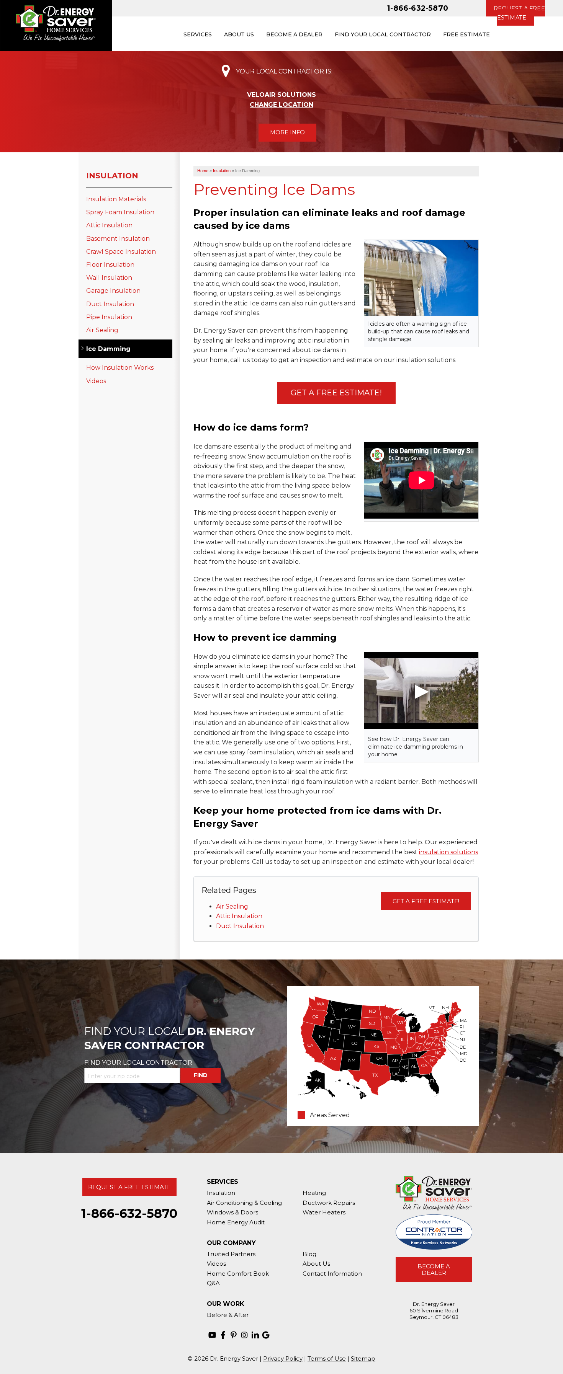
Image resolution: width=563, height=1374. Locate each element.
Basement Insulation (118, 238)
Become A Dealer (433, 1269)
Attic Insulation (239, 916)
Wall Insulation (109, 277)
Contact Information (332, 1273)
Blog (309, 1254)
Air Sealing (232, 906)
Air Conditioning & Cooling (244, 1202)
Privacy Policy (283, 1358)
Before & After (228, 1315)
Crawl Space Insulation (121, 251)
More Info (287, 132)
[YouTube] (212, 1335)
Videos (96, 381)
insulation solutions (448, 852)
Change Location (281, 104)
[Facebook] (222, 1335)
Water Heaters (324, 1212)
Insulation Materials (116, 199)
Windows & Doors (232, 1212)
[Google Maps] (265, 1335)
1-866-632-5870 (417, 8)
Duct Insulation (240, 926)
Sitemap (363, 1358)
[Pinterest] (233, 1335)
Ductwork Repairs (329, 1202)
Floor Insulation (110, 264)
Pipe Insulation (109, 317)
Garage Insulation (113, 290)
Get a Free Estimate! (336, 392)
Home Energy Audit (236, 1222)
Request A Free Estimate (129, 1187)
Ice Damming (108, 348)
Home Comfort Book (238, 1273)
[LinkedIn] (255, 1335)
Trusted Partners (231, 1254)
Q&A (213, 1283)
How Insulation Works (120, 367)
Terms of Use (327, 1358)
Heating (314, 1192)
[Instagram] (244, 1335)
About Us (316, 1263)
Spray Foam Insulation (120, 212)
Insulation (112, 175)
